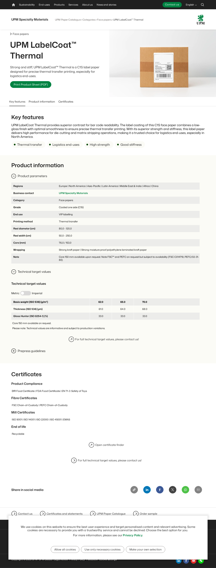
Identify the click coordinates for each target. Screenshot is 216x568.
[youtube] (193, 561)
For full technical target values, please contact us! (107, 339)
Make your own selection (145, 549)
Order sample (148, 514)
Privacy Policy (132, 535)
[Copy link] (134, 489)
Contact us (172, 4)
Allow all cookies (65, 549)
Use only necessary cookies (102, 549)
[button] (201, 561)
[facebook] (186, 561)
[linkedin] (179, 561)
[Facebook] (160, 489)
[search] (202, 4)
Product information (42, 101)
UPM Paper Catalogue (68, 19)
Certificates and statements (65, 514)
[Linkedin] (147, 489)
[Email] (198, 489)
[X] (172, 489)
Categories (89, 19)
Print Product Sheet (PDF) (31, 84)
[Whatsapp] (185, 489)
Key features (17, 101)
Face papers (104, 19)
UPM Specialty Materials (73, 193)
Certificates (65, 101)
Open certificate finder (109, 445)
